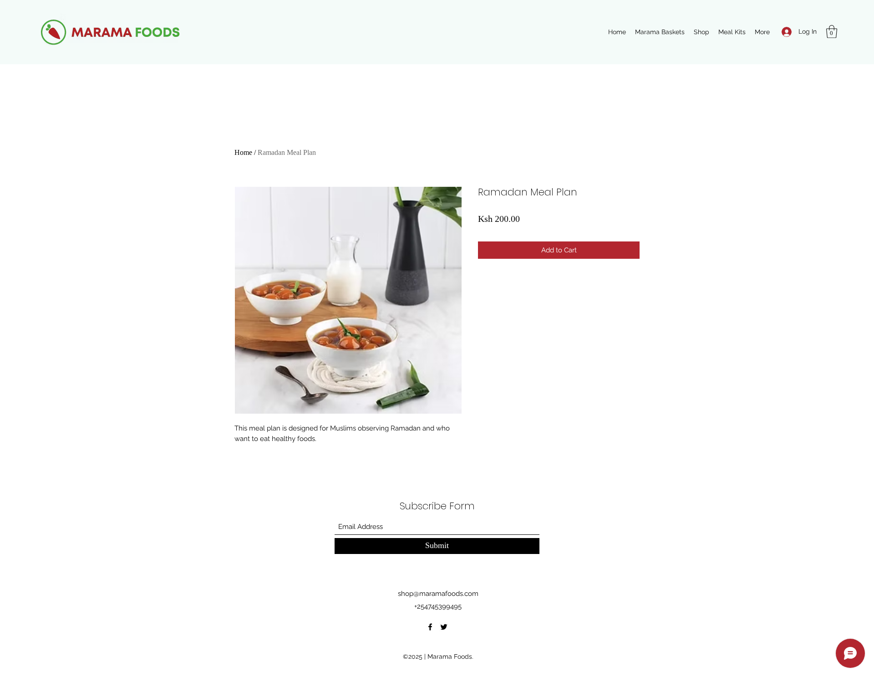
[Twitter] (443, 626)
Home (243, 152)
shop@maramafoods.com (438, 594)
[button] (831, 31)
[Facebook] (430, 626)
